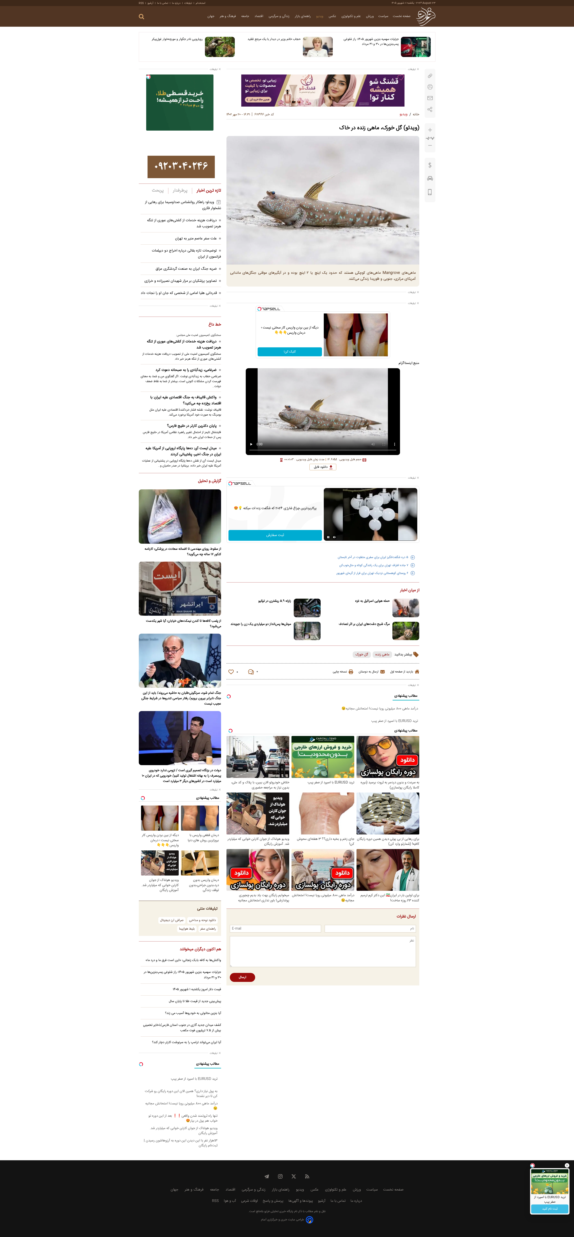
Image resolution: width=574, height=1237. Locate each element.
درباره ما (176, 3)
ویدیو (320, 16)
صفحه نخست (402, 16)
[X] (293, 1176)
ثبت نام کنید (550, 1209)
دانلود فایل (321, 467)
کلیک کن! (290, 352)
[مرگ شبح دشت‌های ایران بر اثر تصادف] (405, 631)
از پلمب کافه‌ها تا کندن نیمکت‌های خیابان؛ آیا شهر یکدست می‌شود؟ (183, 623)
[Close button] (567, 1165)
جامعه (245, 16)
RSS (141, 3)
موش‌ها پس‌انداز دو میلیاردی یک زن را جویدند (260, 624)
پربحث (158, 191)
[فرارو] (425, 16)
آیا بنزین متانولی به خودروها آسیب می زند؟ (193, 1013)
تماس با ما (162, 3)
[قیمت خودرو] (430, 179)
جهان (211, 16)
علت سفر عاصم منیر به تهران (196, 239)
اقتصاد (259, 16)
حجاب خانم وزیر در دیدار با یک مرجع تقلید (274, 39)
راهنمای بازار (303, 16)
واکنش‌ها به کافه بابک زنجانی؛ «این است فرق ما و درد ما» (183, 960)
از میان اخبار (409, 590)
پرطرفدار (180, 191)
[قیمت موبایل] (430, 193)
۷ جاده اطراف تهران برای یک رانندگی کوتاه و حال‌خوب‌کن (373, 565)
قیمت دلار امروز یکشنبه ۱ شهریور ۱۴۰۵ (197, 989)
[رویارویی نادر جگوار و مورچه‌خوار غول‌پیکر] (220, 47)
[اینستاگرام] (280, 1176)
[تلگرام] (267, 1176)
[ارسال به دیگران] (430, 98)
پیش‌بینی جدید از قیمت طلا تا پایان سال (195, 1001)
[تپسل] (259, 309)
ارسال (242, 977)
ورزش (370, 16)
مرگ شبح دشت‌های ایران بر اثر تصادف (364, 624)
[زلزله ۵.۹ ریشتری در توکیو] (307, 608)
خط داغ (215, 325)
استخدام (200, 3)
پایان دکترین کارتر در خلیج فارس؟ (192, 426)
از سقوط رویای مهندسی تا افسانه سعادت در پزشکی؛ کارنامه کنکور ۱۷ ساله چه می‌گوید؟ (183, 551)
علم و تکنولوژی (351, 16)
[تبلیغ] (322, 90)
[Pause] (328, 537)
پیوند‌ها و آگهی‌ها (300, 1201)
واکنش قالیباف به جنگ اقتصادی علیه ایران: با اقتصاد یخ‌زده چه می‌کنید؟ (185, 400)
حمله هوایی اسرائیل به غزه (372, 601)
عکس (333, 16)
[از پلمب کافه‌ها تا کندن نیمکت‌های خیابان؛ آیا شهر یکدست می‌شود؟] (180, 589)
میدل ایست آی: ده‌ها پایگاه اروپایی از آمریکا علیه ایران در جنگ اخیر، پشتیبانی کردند (183, 451)
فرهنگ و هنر (228, 16)
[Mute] (334, 537)
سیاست (383, 16)
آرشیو (150, 3)
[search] (141, 17)
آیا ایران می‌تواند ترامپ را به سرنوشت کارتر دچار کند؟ (186, 1042)
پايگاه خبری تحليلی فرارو (278, 1211)
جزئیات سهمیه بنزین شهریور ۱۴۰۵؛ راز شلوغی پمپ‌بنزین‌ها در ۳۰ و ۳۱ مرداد (371, 42)
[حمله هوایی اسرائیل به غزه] (405, 608)
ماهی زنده (382, 654)
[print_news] (430, 87)
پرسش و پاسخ (273, 1201)
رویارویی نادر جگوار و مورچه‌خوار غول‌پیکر (177, 39)
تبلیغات (188, 3)
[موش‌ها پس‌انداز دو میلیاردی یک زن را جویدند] (307, 631)
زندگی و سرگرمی (279, 16)
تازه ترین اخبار (209, 191)
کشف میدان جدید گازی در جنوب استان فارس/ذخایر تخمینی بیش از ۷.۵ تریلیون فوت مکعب (182, 1027)
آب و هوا (230, 1201)
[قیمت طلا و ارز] (430, 166)
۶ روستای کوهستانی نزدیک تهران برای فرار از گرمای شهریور (372, 573)
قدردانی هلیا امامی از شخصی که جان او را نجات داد (179, 293)
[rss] (307, 1176)
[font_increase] (430, 130)
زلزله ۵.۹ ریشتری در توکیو (274, 601)
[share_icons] (430, 109)
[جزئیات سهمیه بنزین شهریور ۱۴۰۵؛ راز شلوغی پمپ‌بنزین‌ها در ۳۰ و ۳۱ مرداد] (416, 47)
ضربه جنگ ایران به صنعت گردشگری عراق (186, 269)
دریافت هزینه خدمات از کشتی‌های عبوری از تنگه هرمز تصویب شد (184, 345)
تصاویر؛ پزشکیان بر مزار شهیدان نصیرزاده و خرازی (180, 281)
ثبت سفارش (275, 535)
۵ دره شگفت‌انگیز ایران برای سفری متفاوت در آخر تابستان (373, 557)
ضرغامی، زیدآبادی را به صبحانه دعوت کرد (186, 370)
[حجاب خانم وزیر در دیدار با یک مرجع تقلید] (318, 47)
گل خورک (361, 654)
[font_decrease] (430, 145)
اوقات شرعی (249, 1201)
